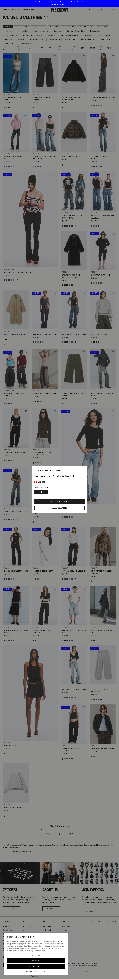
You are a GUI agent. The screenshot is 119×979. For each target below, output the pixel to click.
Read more (36, 956)
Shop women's (55, 4)
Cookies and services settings (35, 971)
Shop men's (64, 4)
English (41, 492)
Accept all (35, 960)
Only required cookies (36, 966)
